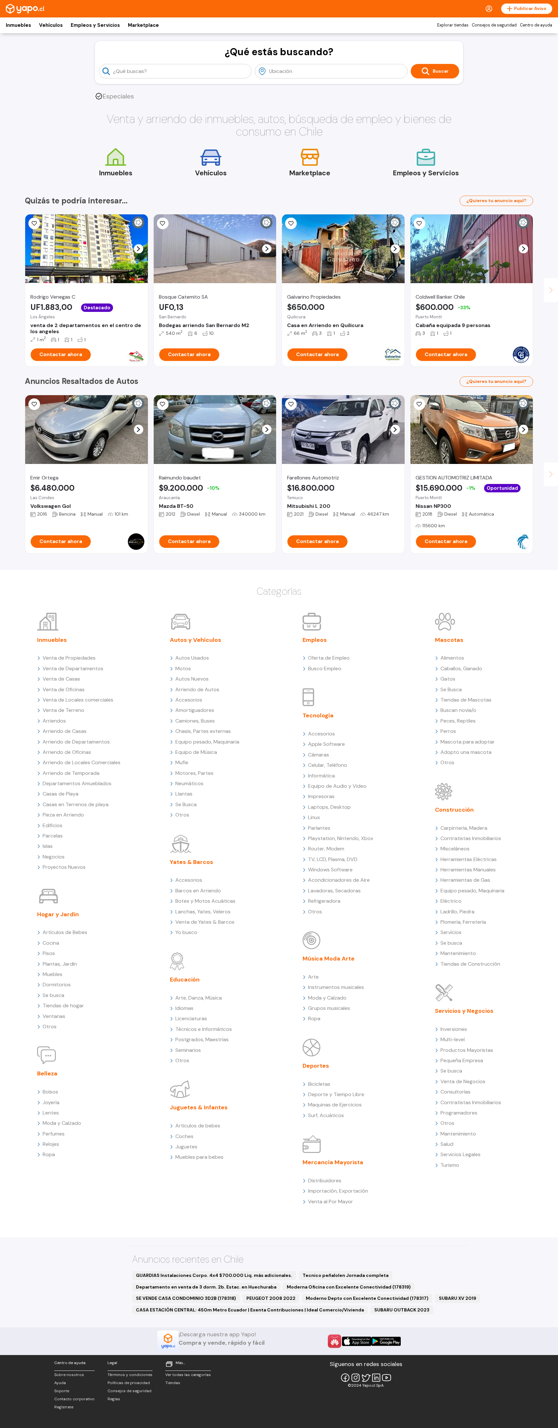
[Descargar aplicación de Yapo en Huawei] (334, 1341)
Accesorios (188, 699)
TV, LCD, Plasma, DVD (332, 859)
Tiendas (172, 1382)
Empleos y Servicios (95, 25)
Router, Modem (326, 848)
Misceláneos (455, 848)
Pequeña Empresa (461, 1060)
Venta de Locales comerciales (78, 699)
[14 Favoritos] (163, 223)
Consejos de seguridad (494, 25)
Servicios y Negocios (464, 1011)
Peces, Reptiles (458, 720)
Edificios (52, 825)
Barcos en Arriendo (198, 890)
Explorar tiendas (453, 25)
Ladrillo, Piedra (457, 911)
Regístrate (63, 1407)
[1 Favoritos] (291, 404)
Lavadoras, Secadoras (334, 890)
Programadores (458, 1112)
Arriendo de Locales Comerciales (81, 762)
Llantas (183, 793)
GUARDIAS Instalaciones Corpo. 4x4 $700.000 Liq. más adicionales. (214, 1275)
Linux (314, 817)
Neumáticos (189, 783)
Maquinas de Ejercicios (335, 1104)
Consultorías (455, 1091)
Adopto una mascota (465, 752)
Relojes (51, 1144)
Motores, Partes (194, 773)
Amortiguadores (194, 710)
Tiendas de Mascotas (465, 699)
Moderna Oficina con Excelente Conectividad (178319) (349, 1287)
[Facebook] (345, 1377)
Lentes (51, 1112)
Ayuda (60, 1382)
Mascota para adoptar (467, 741)
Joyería (51, 1102)
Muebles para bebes (199, 1157)
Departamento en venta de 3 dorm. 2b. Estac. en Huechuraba (206, 1287)
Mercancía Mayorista (333, 1162)
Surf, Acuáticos (326, 1115)
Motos (183, 668)
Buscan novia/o (458, 710)
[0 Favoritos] (34, 223)
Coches (184, 1136)
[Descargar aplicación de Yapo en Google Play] (386, 1341)
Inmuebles (18, 25)
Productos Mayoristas (466, 1050)
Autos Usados (192, 657)
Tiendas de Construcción (470, 964)
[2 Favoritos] (419, 404)
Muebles (52, 974)
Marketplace (143, 25)
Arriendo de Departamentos (76, 741)
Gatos (447, 678)
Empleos (315, 640)
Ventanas (54, 1016)
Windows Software (330, 869)
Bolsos (50, 1091)
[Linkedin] (376, 1377)
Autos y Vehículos (195, 640)
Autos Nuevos (192, 678)
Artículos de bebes (197, 1125)
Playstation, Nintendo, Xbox (340, 838)
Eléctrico (450, 901)
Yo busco (186, 932)
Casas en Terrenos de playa (75, 804)
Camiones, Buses (195, 720)
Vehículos (51, 25)
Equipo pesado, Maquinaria (207, 741)
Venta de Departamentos (73, 668)
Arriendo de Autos (197, 689)
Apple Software (326, 744)
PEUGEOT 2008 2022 (270, 1298)
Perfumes (54, 1133)
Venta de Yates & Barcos (204, 922)
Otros (50, 1026)
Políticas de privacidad (129, 1382)
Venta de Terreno (63, 710)
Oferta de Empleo (329, 657)
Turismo (449, 1165)
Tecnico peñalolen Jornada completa (345, 1275)
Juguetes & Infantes (199, 1107)
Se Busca (186, 804)
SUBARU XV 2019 (457, 1298)
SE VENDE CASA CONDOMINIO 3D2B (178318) (186, 1298)
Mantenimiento (458, 953)
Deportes (316, 1066)
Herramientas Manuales (468, 869)
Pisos (49, 953)
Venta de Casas (61, 678)
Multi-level (452, 1039)
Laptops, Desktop (329, 807)
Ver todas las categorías (188, 1374)
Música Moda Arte (329, 958)
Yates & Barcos (191, 862)
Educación (185, 979)
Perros (448, 731)
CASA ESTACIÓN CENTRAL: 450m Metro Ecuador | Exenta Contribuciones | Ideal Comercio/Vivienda (250, 1310)
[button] (138, 248)
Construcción (454, 810)
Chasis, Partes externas (203, 731)
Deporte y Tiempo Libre (336, 1094)
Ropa (49, 1154)
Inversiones (453, 1029)
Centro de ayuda (536, 25)
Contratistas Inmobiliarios (470, 838)
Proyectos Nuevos (64, 867)
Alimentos (452, 657)
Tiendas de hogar (63, 1005)
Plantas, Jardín (60, 964)
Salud (446, 1144)
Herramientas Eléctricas (468, 859)
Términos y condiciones (130, 1374)
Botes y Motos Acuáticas (205, 901)
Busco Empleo (324, 668)
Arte (313, 976)
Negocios (54, 856)
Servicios (450, 932)
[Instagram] (355, 1377)
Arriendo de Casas (65, 731)
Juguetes (186, 1146)
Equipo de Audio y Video (337, 786)
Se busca (53, 995)
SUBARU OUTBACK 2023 (401, 1310)
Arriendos (54, 720)
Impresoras (321, 796)
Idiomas (184, 1008)
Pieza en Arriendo (63, 814)
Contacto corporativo (74, 1399)
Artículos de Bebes (65, 932)
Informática (321, 775)
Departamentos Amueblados (77, 783)
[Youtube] (386, 1377)
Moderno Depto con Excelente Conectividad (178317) (367, 1298)
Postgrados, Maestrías (202, 1039)
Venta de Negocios (462, 1081)
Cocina (51, 943)
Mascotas (449, 640)
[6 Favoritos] (291, 223)
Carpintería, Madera (463, 828)
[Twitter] (366, 1377)
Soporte (61, 1390)
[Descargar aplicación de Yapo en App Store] (356, 1341)
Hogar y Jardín (58, 914)
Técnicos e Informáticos (203, 1029)
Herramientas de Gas (465, 880)
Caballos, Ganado (461, 668)
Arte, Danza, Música (198, 997)
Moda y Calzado (62, 1123)
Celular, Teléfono (327, 765)
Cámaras (318, 754)
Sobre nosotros (69, 1374)
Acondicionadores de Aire (339, 880)
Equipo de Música (196, 752)
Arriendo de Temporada (71, 773)
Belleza (47, 1073)
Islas (48, 846)
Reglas (114, 1399)
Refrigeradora (324, 901)
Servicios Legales (460, 1154)
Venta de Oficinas (64, 689)
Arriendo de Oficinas (67, 752)
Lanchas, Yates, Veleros (203, 911)
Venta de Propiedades (69, 657)
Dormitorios (57, 984)
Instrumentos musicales (336, 987)
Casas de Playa (60, 793)
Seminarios (188, 1050)
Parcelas (53, 835)
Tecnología (318, 715)
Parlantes (319, 828)
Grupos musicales (329, 1008)
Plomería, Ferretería (463, 922)
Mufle (181, 762)
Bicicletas (319, 1084)
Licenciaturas (191, 1018)
